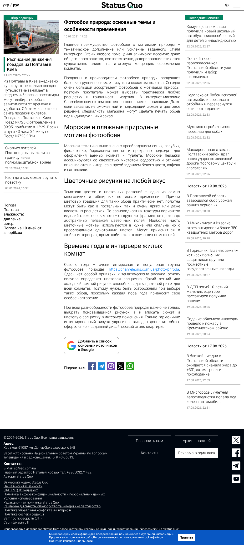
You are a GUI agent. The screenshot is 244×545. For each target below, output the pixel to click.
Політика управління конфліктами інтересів (37, 510)
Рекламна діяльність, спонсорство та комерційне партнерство (52, 506)
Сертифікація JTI (16, 522)
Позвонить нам (149, 440)
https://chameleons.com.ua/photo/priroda (144, 269)
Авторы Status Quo (18, 476)
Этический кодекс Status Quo (26, 482)
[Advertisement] (122, 389)
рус (16, 5)
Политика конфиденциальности (71, 541)
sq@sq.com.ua (25, 468)
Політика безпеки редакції (24, 514)
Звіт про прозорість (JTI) (23, 518)
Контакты (12, 463)
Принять (186, 537)
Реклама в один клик (196, 453)
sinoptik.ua (13, 232)
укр (6, 5)
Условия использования (23, 498)
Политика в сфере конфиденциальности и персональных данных (54, 494)
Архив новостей (197, 440)
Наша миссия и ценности (23, 486)
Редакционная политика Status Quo (31, 502)
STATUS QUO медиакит (21, 490)
